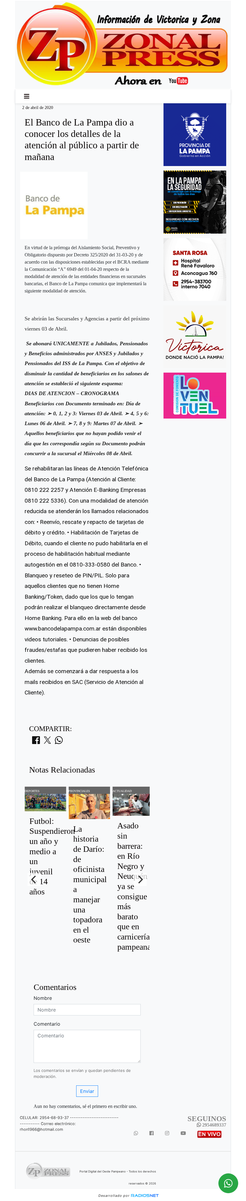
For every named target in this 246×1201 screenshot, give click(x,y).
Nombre (43, 998)
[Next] (140, 879)
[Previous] (34, 879)
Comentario (47, 1024)
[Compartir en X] (47, 742)
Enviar (87, 1091)
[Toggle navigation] (26, 96)
